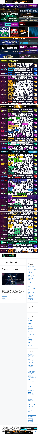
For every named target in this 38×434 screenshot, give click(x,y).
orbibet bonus (30, 368)
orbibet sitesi (31, 408)
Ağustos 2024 (31, 334)
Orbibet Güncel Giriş (30, 393)
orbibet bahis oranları (31, 366)
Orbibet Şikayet (30, 419)
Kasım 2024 (30, 329)
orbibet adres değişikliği (31, 360)
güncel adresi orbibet (31, 355)
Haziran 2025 (30, 321)
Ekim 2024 (30, 331)
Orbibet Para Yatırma (31, 405)
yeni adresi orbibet (30, 421)
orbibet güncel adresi (31, 391)
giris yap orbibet (30, 354)
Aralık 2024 (30, 328)
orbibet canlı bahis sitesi (31, 372)
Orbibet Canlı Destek (31, 374)
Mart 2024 (30, 342)
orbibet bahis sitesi (30, 367)
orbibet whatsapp (31, 413)
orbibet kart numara (12, 299)
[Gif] (19, 106)
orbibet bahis (30, 365)
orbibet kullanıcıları (31, 400)
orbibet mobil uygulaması (31, 401)
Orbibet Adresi (31, 266)
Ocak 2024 (30, 345)
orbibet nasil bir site (31, 402)
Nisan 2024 (30, 340)
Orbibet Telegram (30, 410)
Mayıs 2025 (30, 323)
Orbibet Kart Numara (10, 269)
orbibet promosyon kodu (31, 407)
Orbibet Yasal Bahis (32, 269)
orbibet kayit (30, 398)
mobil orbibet (30, 358)
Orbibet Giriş (30, 268)
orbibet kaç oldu (30, 399)
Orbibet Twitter (30, 412)
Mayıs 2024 (30, 339)
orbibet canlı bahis (31, 371)
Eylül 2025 (30, 320)
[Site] (19, 65)
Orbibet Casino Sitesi (32, 378)
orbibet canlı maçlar (30, 376)
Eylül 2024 (30, 332)
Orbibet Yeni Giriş (32, 415)
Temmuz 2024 (31, 336)
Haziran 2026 (31, 318)
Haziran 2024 (31, 337)
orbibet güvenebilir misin (31, 394)
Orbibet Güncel (31, 387)
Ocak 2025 (30, 326)
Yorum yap (4, 300)
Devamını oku (4, 296)
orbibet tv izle (31, 411)
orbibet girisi (32, 381)
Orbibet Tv (34, 410)
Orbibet (4, 298)
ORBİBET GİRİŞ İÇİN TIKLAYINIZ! (19, 38)
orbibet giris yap (30, 382)
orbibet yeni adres (18, 299)
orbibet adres (31, 359)
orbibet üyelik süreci (30, 416)
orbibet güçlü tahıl (5, 299)
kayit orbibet (31, 356)
